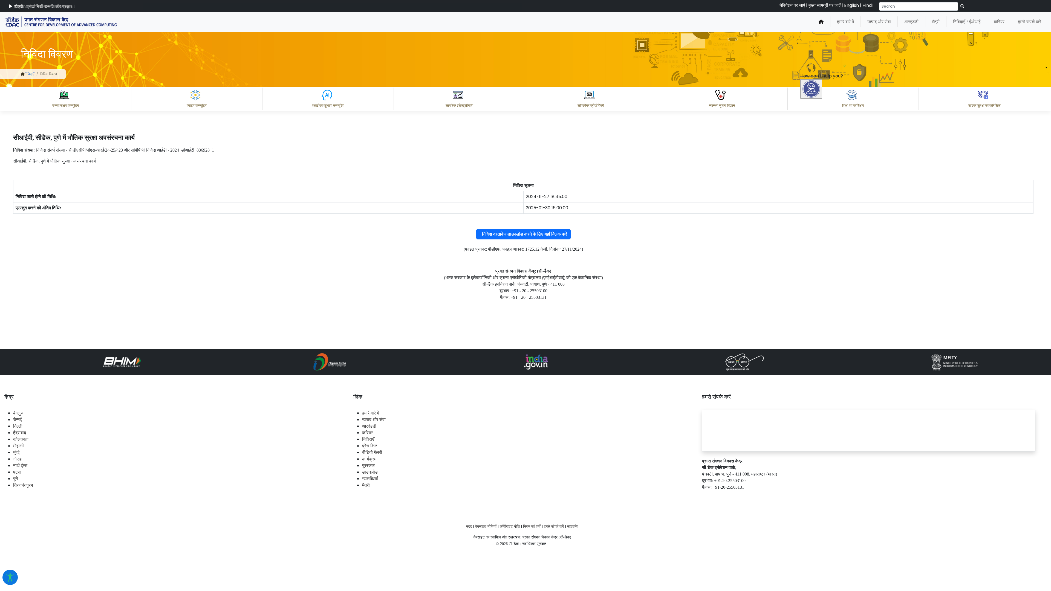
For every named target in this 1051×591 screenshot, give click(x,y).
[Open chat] (811, 89)
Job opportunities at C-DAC (952, 540)
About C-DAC (826, 540)
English (851, 5)
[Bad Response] (862, 516)
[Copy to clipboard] (818, 516)
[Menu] (812, 206)
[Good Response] (840, 516)
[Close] (835, 229)
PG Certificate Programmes (882, 540)
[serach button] (962, 6)
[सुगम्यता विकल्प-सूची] (10, 577)
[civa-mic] (921, 570)
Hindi (867, 5)
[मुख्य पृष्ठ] (821, 21)
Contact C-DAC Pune (1016, 540)
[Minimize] (812, 229)
